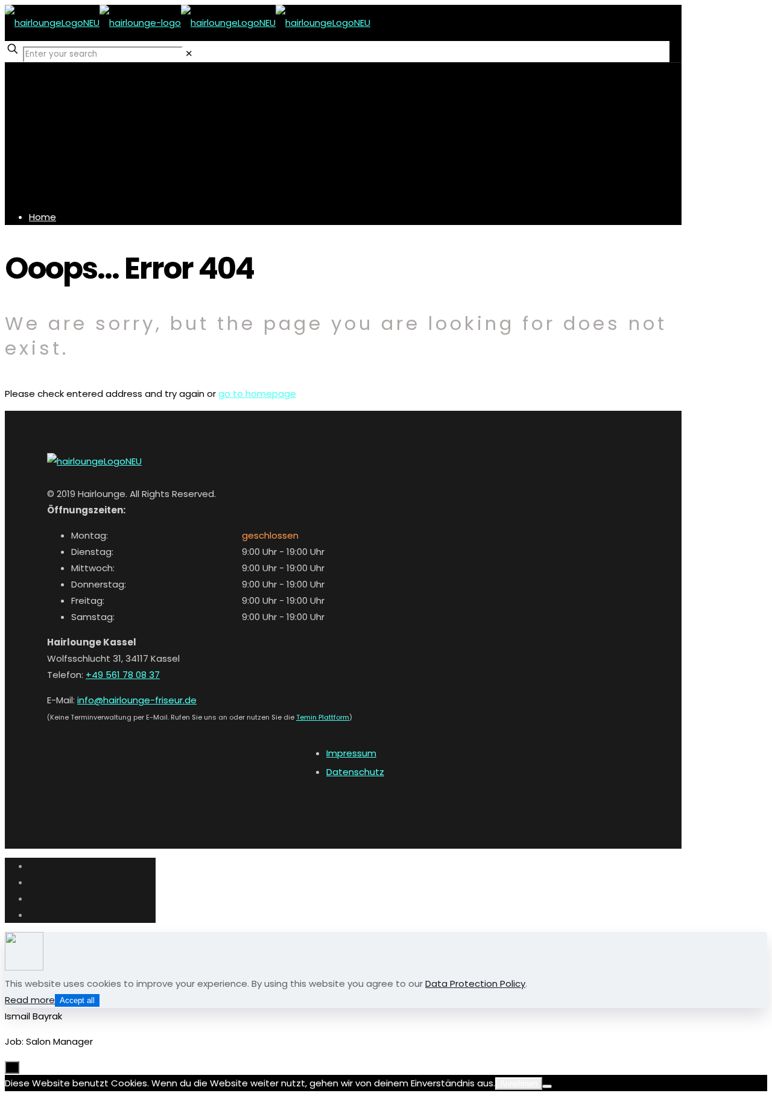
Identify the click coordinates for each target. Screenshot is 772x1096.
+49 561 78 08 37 (123, 674)
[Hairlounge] (187, 22)
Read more (30, 999)
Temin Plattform (322, 717)
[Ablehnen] (547, 1086)
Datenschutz (355, 771)
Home (42, 217)
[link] (189, 53)
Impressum (351, 753)
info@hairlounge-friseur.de (137, 700)
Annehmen (518, 1083)
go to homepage (257, 393)
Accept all (77, 1000)
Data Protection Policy (475, 983)
